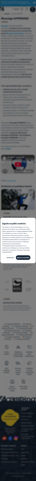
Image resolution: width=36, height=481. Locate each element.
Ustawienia (10, 257)
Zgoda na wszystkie (23, 257)
